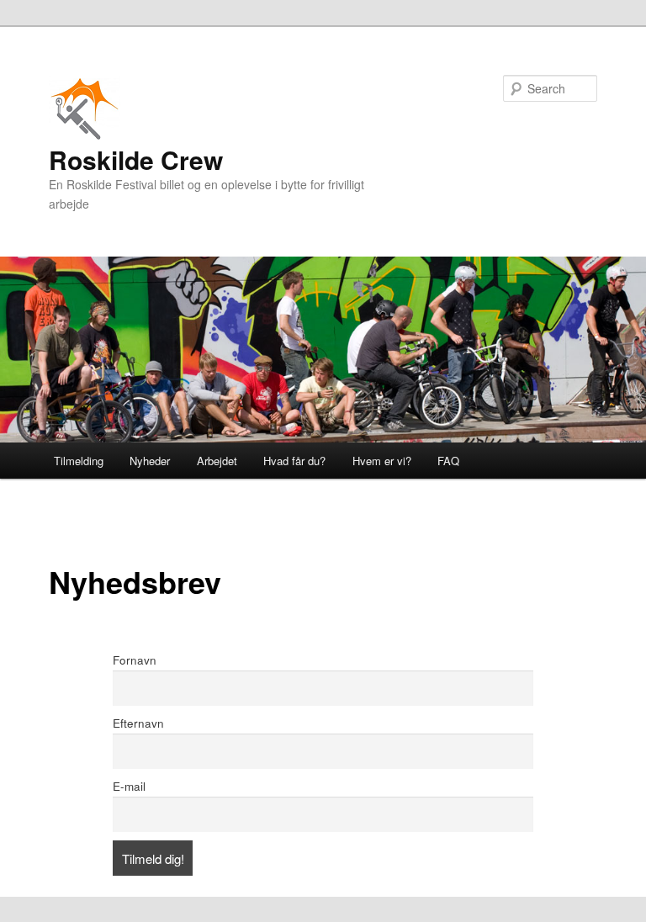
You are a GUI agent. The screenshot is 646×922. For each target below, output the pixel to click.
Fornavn (134, 660)
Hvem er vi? (381, 461)
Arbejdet (217, 461)
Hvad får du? (294, 461)
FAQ (448, 461)
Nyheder (150, 461)
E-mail (129, 786)
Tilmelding (78, 461)
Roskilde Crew (136, 159)
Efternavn (138, 723)
